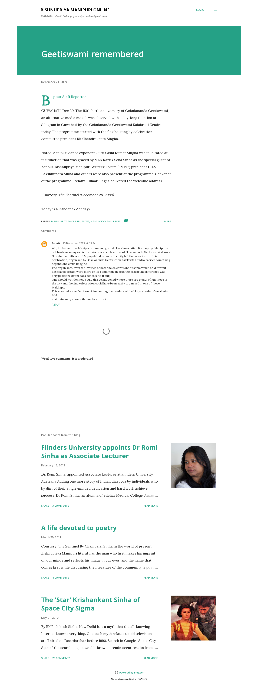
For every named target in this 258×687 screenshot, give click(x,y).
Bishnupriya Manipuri (65, 221)
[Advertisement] (100, 389)
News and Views (101, 221)
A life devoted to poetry (79, 527)
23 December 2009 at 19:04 (79, 243)
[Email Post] (126, 221)
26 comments (61, 658)
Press (116, 221)
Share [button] (167, 221)
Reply (56, 305)
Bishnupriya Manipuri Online (75, 10)
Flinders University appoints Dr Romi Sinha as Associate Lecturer (99, 451)
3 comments (60, 505)
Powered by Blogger (131, 672)
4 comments (60, 577)
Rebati (56, 243)
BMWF (85, 221)
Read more (151, 505)
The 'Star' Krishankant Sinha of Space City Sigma (90, 603)
